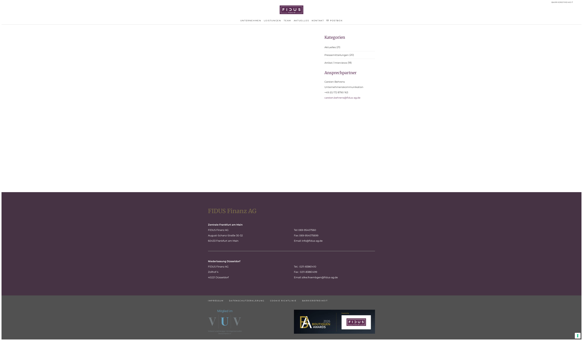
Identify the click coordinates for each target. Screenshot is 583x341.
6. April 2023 (215, 66)
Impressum (215, 301)
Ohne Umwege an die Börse (287, 42)
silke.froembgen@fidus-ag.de (320, 277)
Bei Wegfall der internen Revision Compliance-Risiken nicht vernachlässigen (289, 95)
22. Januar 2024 (217, 37)
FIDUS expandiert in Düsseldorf (234, 147)
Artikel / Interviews (335, 63)
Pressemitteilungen (336, 55)
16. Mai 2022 (272, 108)
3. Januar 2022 (216, 142)
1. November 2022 (218, 85)
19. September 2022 (276, 85)
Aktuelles (330, 47)
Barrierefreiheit (562, 2)
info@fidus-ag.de (312, 240)
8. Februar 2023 (274, 66)
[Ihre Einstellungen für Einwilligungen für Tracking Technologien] (578, 336)
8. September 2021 (276, 142)
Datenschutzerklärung (246, 301)
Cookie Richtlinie (283, 301)
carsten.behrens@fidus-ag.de (342, 97)
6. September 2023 (276, 37)
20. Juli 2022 (215, 108)
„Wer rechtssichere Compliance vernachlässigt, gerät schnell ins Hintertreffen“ (290, 152)
